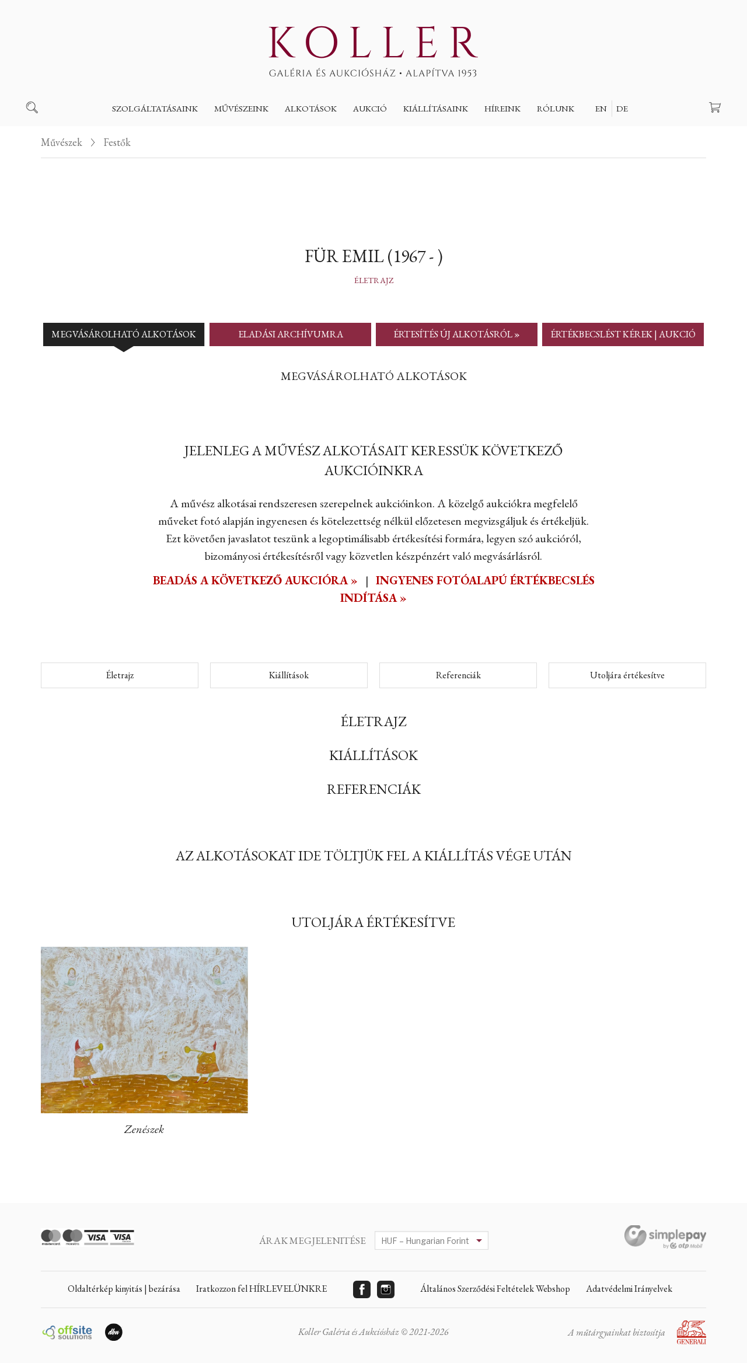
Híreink (502, 108)
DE (622, 108)
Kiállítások (289, 675)
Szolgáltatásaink (155, 108)
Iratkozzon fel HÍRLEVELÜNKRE (261, 1288)
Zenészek (144, 1129)
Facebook (362, 1289)
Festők (239, 135)
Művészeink (241, 108)
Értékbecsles (150, 135)
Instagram (386, 1289)
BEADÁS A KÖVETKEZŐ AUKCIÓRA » (257, 580)
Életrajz (373, 280)
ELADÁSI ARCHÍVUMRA (290, 334)
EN (601, 108)
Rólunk (555, 108)
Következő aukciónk (410, 135)
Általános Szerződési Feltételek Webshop (495, 1288)
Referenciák (458, 675)
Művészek (61, 142)
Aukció (370, 108)
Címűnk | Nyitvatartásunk (605, 135)
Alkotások (311, 108)
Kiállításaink (435, 108)
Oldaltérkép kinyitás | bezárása (124, 1288)
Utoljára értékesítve (627, 675)
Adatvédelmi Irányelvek (629, 1288)
